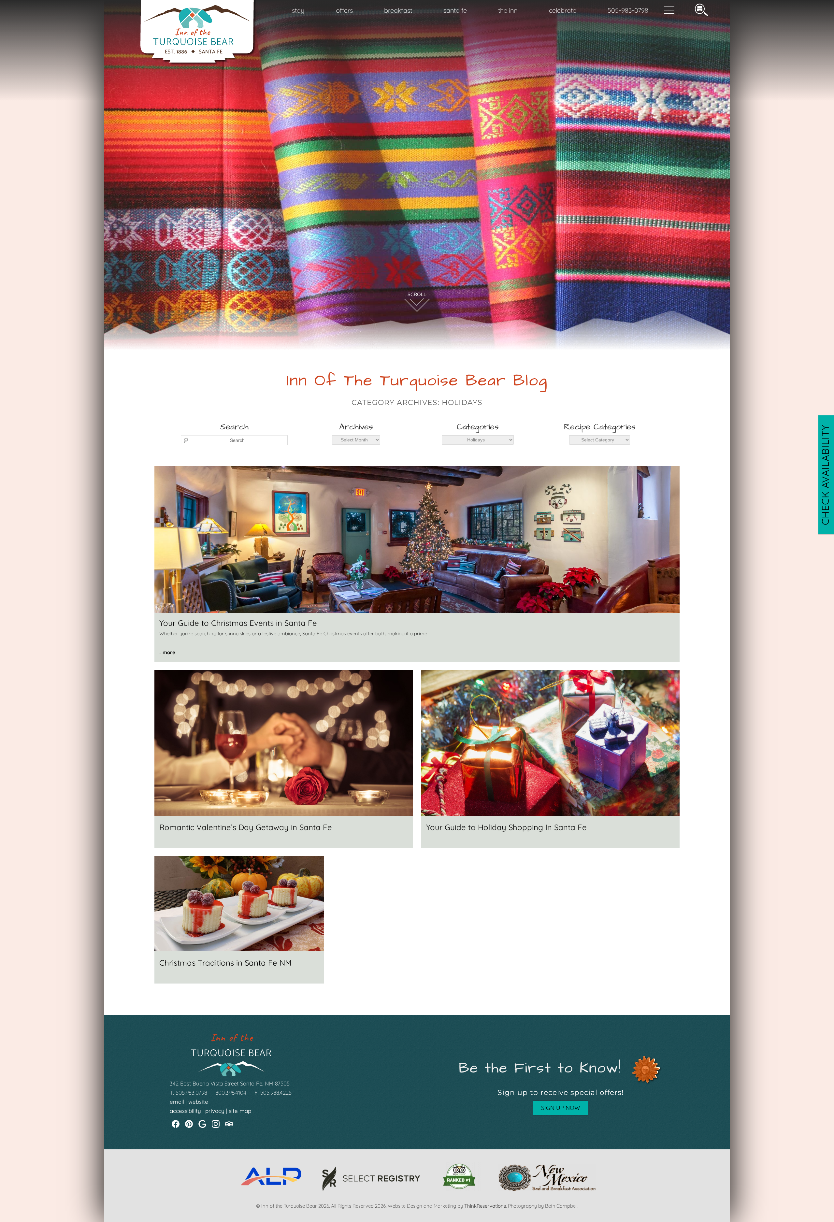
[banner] (417, 1182)
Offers (344, 10)
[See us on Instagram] (216, 1124)
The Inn (507, 10)
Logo (182, 11)
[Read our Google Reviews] (202, 1124)
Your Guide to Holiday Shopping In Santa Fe (506, 827)
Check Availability (825, 474)
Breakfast (398, 10)
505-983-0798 (628, 10)
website (198, 1101)
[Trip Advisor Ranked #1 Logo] (459, 1189)
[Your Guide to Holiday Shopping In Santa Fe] (550, 814)
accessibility (185, 1110)
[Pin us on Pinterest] (189, 1124)
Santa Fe (455, 10)
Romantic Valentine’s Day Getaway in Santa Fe (245, 827)
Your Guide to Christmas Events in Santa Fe (238, 623)
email (177, 1101)
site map (240, 1110)
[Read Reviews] (229, 1124)
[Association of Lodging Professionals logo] (271, 1189)
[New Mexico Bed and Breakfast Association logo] (547, 1189)
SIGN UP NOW (560, 1108)
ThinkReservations (485, 1206)
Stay (298, 10)
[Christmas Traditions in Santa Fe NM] (239, 949)
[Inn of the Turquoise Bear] (198, 63)
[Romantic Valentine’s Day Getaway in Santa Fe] (283, 814)
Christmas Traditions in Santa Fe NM (225, 963)
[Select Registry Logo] (371, 1189)
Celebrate (562, 10)
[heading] (417, 390)
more (169, 652)
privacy (214, 1110)
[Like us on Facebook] (176, 1124)
